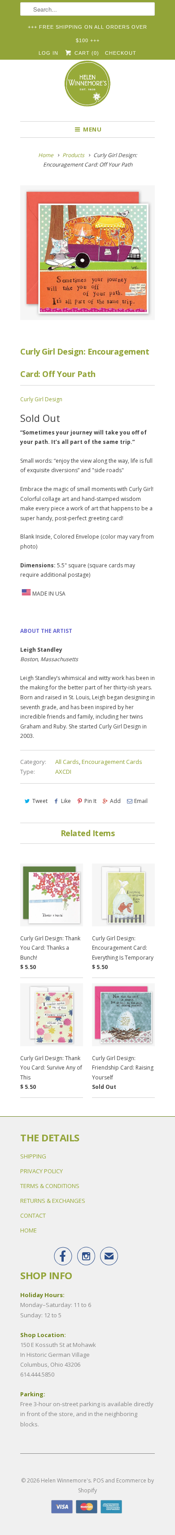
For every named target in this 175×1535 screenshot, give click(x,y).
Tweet (40, 801)
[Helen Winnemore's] (87, 87)
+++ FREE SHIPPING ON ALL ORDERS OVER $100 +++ (87, 29)
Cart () (86, 53)
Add (115, 801)
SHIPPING (33, 1156)
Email (141, 801)
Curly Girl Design (41, 399)
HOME (28, 1230)
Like (66, 801)
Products (73, 155)
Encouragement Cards (112, 762)
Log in (48, 53)
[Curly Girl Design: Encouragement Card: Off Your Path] (87, 252)
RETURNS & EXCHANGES (52, 1201)
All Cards (67, 762)
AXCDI (63, 772)
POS (98, 1480)
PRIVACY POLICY (41, 1171)
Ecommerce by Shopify (116, 1485)
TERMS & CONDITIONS (49, 1186)
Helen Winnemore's (66, 1480)
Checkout (120, 53)
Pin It (90, 801)
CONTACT (33, 1215)
